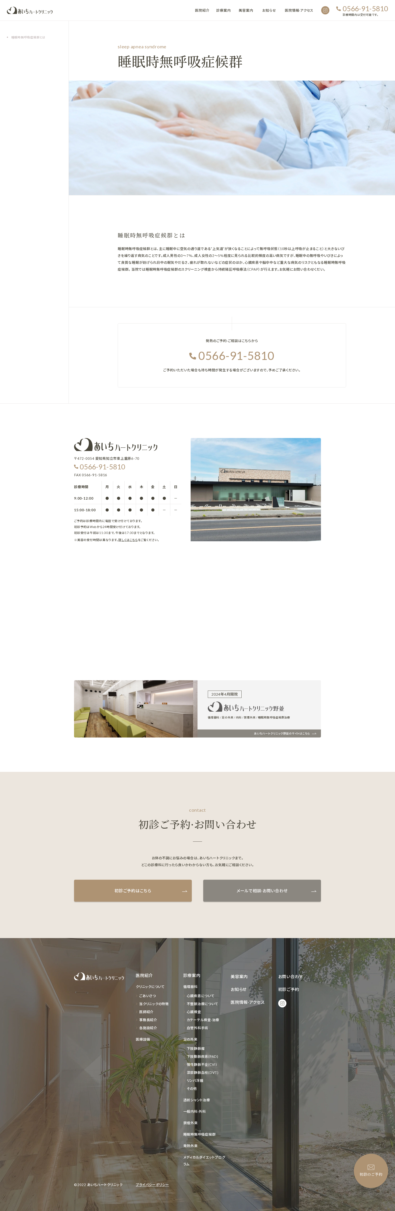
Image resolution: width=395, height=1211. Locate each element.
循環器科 (190, 987)
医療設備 (143, 1039)
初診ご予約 (288, 989)
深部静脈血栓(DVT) (203, 1072)
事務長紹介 (148, 1020)
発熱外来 (190, 1146)
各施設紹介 (148, 1028)
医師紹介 (146, 1012)
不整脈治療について (202, 1004)
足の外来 (190, 1039)
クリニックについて (150, 987)
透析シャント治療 (196, 1100)
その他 (192, 1088)
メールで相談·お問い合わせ (262, 890)
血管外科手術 (197, 1028)
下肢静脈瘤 (196, 1048)
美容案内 (246, 10)
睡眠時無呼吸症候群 (199, 1134)
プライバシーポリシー (152, 1185)
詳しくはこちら (128, 540)
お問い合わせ (290, 976)
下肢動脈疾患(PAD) (202, 1056)
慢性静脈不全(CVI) (202, 1064)
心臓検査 (194, 1012)
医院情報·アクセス (299, 10)
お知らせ (269, 10)
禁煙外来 (190, 1123)
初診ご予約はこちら (133, 890)
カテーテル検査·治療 (203, 1020)
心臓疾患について (201, 996)
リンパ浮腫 (195, 1080)
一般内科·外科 (194, 1111)
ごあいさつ (147, 996)
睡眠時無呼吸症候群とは (28, 37)
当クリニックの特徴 (154, 1004)
